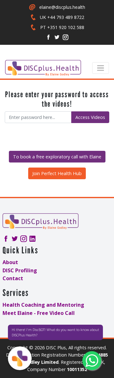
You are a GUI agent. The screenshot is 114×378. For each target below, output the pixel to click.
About (10, 262)
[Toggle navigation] (100, 68)
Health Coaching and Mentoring (43, 304)
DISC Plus (56, 348)
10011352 (77, 369)
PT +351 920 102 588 (62, 27)
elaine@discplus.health (62, 7)
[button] (20, 358)
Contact (13, 278)
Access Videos (90, 117)
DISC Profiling (20, 270)
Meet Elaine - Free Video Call (39, 313)
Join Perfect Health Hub (57, 173)
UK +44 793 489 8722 (62, 17)
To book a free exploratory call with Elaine (57, 157)
